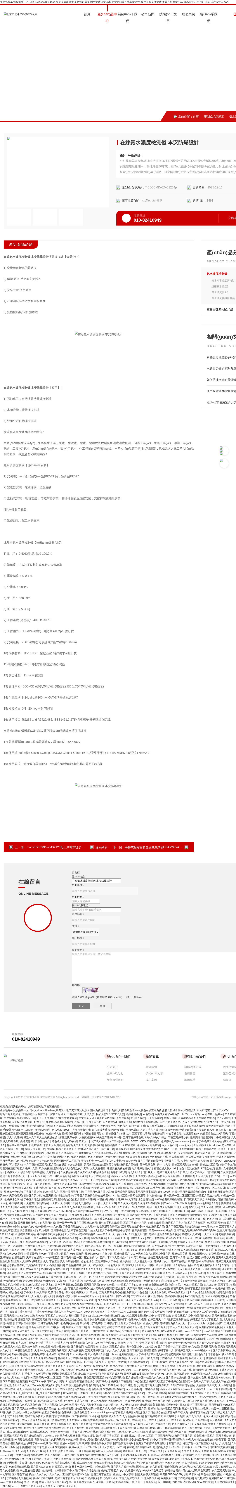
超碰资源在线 (226, 1234)
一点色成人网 (113, 1265)
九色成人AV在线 (219, 1381)
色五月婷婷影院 (154, 1416)
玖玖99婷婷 (83, 1443)
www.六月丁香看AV (11, 1482)
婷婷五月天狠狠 (41, 1319)
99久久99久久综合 (155, 1137)
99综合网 (131, 1160)
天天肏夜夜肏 (172, 1451)
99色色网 (184, 1334)
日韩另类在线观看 (26, 1323)
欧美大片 (165, 1218)
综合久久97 (163, 1396)
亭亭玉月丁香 (41, 1424)
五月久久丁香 (113, 1307)
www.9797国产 (193, 1331)
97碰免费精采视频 (66, 1118)
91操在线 (79, 1121)
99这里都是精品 (139, 1156)
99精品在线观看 (225, 1180)
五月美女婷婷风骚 (204, 1129)
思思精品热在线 (16, 1265)
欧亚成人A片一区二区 (16, 1358)
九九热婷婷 (201, 1478)
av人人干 (222, 1400)
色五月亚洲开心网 (213, 1416)
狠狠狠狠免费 (226, 1199)
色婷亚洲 (96, 1389)
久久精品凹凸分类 (30, 1404)
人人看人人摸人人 (41, 1296)
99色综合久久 (118, 1458)
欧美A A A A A (156, 1230)
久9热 (141, 1393)
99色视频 (44, 1346)
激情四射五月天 (37, 1307)
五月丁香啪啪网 (197, 1222)
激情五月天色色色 (136, 1292)
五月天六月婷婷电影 (122, 1466)
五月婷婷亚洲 (88, 1242)
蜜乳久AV (27, 1334)
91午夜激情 (77, 1253)
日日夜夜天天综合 (194, 1199)
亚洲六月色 (210, 1121)
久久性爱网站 (187, 1149)
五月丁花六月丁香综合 (39, 1458)
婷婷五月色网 (217, 1280)
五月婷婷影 (78, 1427)
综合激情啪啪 (145, 1199)
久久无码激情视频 (211, 1207)
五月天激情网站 (222, 1350)
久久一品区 (93, 1373)
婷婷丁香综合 (178, 1261)
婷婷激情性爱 (22, 1296)
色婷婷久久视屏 (137, 1319)
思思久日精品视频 (215, 1242)
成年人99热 (164, 1191)
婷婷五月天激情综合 (171, 1389)
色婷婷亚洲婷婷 (60, 1346)
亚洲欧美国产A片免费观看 (204, 1253)
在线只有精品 (207, 1362)
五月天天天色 (19, 1408)
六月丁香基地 (118, 1362)
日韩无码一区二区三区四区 (179, 1195)
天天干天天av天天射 (194, 1323)
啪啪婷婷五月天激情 (212, 1300)
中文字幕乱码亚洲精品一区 (19, 1118)
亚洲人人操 (180, 1207)
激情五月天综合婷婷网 (108, 1451)
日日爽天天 (149, 1172)
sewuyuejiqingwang (102, 1412)
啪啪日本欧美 (118, 1172)
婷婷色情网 (211, 1369)
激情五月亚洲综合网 (116, 1156)
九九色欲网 (24, 1478)
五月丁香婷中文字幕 (169, 1346)
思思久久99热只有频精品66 (71, 1385)
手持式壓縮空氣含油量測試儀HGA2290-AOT (154, 847)
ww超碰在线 (228, 1253)
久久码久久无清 (185, 1365)
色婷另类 (51, 1354)
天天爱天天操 (136, 1358)
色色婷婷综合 (119, 1242)
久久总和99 (131, 1249)
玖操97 (98, 1303)
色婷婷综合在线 (159, 1156)
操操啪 (152, 1408)
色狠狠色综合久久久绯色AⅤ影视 (196, 1118)
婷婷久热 (172, 1334)
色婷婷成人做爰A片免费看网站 (64, 1133)
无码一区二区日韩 (215, 1187)
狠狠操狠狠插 (227, 1276)
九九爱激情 (225, 1218)
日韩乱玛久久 (193, 1245)
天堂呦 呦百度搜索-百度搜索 (217, 1451)
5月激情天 (209, 1156)
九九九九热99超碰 (73, 1396)
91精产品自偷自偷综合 (163, 1187)
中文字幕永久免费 (174, 1416)
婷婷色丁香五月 (110, 1470)
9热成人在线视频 (34, 1276)
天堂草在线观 (34, 1257)
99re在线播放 (205, 1482)
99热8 (168, 1230)
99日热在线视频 (35, 1172)
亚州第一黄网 (30, 1346)
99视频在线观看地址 (55, 1273)
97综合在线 (207, 1168)
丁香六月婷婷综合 (129, 1478)
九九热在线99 (26, 1342)
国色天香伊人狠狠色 (146, 1474)
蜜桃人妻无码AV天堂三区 (183, 1362)
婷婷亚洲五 (30, 1427)
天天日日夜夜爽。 (28, 1222)
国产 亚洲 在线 (15, 1416)
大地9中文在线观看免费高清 (103, 1226)
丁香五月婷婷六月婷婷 (164, 1369)
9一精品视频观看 (170, 1427)
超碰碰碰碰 (125, 1354)
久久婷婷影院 (190, 1462)
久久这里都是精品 (79, 1214)
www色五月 (185, 1145)
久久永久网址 (177, 1156)
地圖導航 (189, 1079)
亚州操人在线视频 (10, 1334)
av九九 (66, 1455)
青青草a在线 (77, 1342)
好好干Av (39, 1121)
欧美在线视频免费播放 (13, 1443)
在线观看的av (191, 1133)
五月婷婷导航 (75, 1114)
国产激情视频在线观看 (19, 1400)
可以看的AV (113, 1331)
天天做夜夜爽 (199, 1424)
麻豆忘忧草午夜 (68, 1137)
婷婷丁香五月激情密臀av (199, 1288)
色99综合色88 (96, 1385)
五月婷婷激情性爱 (137, 1362)
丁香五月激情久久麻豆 (32, 1420)
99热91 (84, 1323)
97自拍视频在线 (173, 1125)
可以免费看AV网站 (82, 1303)
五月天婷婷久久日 (117, 1238)
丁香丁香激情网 (61, 1416)
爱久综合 (148, 1315)
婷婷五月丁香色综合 (130, 1284)
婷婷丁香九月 (227, 1164)
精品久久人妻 (150, 1300)
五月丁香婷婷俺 (85, 1451)
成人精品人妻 (85, 1462)
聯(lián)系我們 (208, 17)
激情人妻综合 (228, 1319)
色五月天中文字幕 (41, 1331)
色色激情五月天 (155, 1226)
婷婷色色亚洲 (133, 1400)
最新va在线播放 (184, 1455)
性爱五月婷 (190, 1327)
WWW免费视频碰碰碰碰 (169, 1199)
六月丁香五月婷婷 (192, 1427)
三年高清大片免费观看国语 (52, 1447)
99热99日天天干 (66, 1485)
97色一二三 (221, 1176)
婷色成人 (57, 1141)
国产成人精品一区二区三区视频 (103, 1245)
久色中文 (178, 1280)
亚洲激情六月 (91, 1125)
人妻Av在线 (140, 1183)
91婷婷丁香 (207, 1249)
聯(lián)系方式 (192, 1066)
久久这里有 (122, 1118)
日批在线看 (35, 1145)
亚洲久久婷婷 (151, 1323)
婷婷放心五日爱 (175, 1276)
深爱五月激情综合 (218, 1424)
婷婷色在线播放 (90, 1334)
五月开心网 (77, 1346)
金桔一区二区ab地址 (12, 1245)
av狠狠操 (172, 1183)
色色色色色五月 (194, 1303)
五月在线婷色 (34, 1249)
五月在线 (78, 1211)
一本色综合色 (150, 1389)
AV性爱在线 (210, 1396)
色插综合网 (18, 1257)
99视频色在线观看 (76, 1265)
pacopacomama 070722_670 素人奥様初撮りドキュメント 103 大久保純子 (87, 1207)
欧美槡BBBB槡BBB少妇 (173, 1474)
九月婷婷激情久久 (142, 1168)
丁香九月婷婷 (74, 1280)
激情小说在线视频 (94, 1319)
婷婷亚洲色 (10, 1187)
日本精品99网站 (91, 1249)
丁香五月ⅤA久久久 (56, 1315)
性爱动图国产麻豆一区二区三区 (96, 1149)
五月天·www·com (41, 1466)
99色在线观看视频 (211, 1474)
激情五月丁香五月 (76, 1327)
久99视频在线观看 (22, 1350)
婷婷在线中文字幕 (101, 1443)
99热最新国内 (204, 1365)
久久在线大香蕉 (101, 1129)
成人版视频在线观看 (199, 1470)
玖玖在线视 (88, 1435)
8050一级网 (30, 1482)
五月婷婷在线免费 (176, 1377)
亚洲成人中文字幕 (123, 1474)
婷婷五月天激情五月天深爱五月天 (146, 1327)
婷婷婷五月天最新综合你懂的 (189, 1191)
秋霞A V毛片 (176, 1284)
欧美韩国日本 (27, 1447)
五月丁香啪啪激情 (48, 1323)
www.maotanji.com (186, 1141)
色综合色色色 (59, 1334)
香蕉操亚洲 (122, 1149)
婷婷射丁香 (220, 1439)
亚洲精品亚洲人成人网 (108, 1152)
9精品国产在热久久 (73, 1245)
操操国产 (198, 1369)
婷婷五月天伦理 (16, 1172)
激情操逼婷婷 (224, 1152)
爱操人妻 (89, 1114)
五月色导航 (132, 1129)
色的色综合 (87, 1261)
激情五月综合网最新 (169, 1176)
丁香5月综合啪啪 (72, 1377)
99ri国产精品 (138, 1118)
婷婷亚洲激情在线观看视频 (164, 1234)
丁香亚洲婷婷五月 (160, 1211)
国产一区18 (171, 1149)
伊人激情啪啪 (156, 1296)
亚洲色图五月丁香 (112, 1249)
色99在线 (29, 1315)
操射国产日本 (149, 1307)
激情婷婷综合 (195, 1431)
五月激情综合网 (211, 1269)
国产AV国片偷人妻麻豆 (47, 1238)
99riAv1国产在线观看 (79, 1365)
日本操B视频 (69, 1307)
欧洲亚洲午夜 (163, 1265)
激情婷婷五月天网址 (168, 1408)
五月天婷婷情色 (94, 1350)
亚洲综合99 (91, 1253)
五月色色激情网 (191, 1300)
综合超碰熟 (142, 1211)
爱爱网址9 (188, 1176)
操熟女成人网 (100, 1365)
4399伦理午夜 (42, 1373)
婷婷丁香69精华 (116, 1327)
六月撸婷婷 (106, 1253)
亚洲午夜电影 (60, 1269)
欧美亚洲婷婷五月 (204, 1435)
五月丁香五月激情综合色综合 (182, 1226)
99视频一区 (57, 1327)
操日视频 (112, 1273)
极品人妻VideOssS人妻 (221, 1377)
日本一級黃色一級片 (83, 1466)
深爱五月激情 (117, 1346)
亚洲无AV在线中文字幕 (196, 1381)
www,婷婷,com (209, 1226)
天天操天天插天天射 (196, 1280)
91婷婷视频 (91, 1478)
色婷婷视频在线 (69, 1323)
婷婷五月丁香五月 (66, 1149)
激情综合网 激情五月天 (17, 1319)
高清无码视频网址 (195, 1338)
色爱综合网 (6, 1369)
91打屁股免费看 (80, 1455)
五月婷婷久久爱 (29, 1168)
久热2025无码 (15, 1253)
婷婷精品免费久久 (170, 1323)
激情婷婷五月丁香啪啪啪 (157, 1280)
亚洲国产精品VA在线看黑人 (151, 1443)
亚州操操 (125, 1261)
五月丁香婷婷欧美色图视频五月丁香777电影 (163, 1160)
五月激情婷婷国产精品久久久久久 (145, 1377)
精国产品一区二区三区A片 (198, 1443)
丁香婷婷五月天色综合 (115, 1269)
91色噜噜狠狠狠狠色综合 (80, 1381)
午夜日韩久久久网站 (53, 1381)
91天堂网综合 (138, 1257)
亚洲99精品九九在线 (54, 1180)
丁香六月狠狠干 (23, 1238)
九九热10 (31, 1265)
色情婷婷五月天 (120, 1408)
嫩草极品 (63, 1354)
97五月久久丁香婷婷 (128, 1420)
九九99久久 (134, 1172)
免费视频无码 (82, 1389)
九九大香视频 (97, 1168)
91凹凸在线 (223, 1118)
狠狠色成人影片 (163, 1168)
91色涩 (132, 1458)
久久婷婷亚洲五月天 (139, 1334)
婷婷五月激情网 (225, 1156)
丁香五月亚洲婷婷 (53, 1145)
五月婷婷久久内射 (98, 1354)
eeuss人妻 (6, 1455)
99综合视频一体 (124, 1482)
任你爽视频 (92, 1427)
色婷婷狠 (19, 1284)
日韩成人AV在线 (224, 1249)
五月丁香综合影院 (62, 1389)
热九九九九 (209, 1373)
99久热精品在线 (202, 1466)
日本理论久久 (42, 1141)
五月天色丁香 (190, 1238)
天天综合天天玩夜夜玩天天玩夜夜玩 (135, 1191)
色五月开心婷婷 (62, 1211)
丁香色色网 (159, 1214)
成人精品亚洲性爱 (131, 1315)
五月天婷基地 (210, 1276)
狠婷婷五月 (170, 1152)
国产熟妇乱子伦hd (123, 1443)
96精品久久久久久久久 (222, 1214)
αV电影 (227, 1474)
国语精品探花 (107, 1420)
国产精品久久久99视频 (97, 1280)
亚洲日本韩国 (24, 1303)
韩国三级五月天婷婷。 (40, 1183)
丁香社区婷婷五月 (58, 1253)
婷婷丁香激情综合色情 (152, 1249)
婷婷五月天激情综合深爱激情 (79, 1300)
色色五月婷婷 (203, 1455)
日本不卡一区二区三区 (40, 1338)
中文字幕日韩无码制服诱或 (168, 1439)
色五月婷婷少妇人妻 (188, 1269)
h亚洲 (207, 1427)
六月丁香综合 (141, 1354)
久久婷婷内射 (111, 1404)
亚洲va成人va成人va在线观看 (213, 1183)
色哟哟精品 (49, 1280)
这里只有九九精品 (194, 1125)
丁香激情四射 (126, 1211)
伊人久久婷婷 (14, 1137)
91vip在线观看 (127, 1145)
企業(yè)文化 (115, 1073)
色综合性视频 (98, 1238)
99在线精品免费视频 (129, 1180)
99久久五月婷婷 (127, 1203)
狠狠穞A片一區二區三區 (45, 1369)
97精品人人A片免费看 (203, 1311)
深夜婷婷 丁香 (137, 1125)
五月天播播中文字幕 (30, 1273)
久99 (214, 1203)
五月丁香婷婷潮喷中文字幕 (115, 1230)
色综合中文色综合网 (40, 1160)
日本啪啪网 (41, 1203)
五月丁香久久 (149, 1420)
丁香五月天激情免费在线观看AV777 (95, 1195)
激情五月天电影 (84, 1408)
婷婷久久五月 (145, 1435)
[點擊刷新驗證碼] (90, 990)
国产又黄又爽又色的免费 (158, 1311)
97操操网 (120, 1342)
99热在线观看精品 (36, 1242)
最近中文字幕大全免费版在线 (41, 1137)
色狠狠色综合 (116, 1400)
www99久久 (104, 1234)
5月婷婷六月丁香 (192, 1396)
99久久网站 (185, 1466)
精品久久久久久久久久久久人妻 (47, 1474)
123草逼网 (112, 1385)
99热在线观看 (156, 1222)
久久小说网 (20, 1160)
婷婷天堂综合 (157, 1276)
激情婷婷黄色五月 (101, 1455)
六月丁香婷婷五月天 (35, 1164)
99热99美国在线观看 (155, 1284)
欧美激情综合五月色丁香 (20, 1300)
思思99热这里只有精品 (59, 1121)
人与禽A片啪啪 (156, 1183)
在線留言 (189, 1073)
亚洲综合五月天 (161, 1253)
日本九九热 (151, 1358)
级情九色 (146, 1214)
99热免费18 (206, 1462)
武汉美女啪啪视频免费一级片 (175, 1307)
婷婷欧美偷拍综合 (178, 1393)
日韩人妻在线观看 (140, 1269)
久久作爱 (51, 1451)
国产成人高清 (102, 1439)
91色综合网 (169, 1180)
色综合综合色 (69, 1238)
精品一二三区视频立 (138, 1369)
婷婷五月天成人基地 (208, 1195)
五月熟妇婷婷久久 (224, 1482)
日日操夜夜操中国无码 (113, 1334)
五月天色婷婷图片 (96, 1369)
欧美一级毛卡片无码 (129, 1300)
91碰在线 (74, 1334)
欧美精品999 (173, 1238)
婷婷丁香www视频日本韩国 (43, 1443)
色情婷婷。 (48, 1470)
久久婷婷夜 (156, 1466)
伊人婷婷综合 (154, 1195)
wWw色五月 (110, 1211)
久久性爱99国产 (130, 1462)
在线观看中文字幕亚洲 (204, 1334)
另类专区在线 (94, 1404)
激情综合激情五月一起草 (138, 1439)
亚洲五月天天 (91, 1284)
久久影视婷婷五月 (10, 1373)
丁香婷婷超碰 (185, 1478)
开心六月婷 (85, 1183)
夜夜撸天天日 (101, 1362)
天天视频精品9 (43, 1211)
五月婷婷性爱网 (202, 1145)
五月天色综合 (127, 1427)
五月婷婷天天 (151, 1381)
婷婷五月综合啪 (61, 1466)
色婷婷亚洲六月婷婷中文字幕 (119, 1393)
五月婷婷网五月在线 (71, 1191)
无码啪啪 (5, 1257)
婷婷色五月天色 (79, 1331)
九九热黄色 (13, 1377)
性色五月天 (6, 1288)
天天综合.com (198, 1114)
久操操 (51, 1149)
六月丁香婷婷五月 (61, 1424)
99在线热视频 (20, 1354)
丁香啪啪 (12, 1478)
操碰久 (112, 1199)
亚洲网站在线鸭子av (133, 1226)
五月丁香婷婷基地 (98, 1176)
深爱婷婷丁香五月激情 (91, 1307)
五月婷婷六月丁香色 (107, 1261)
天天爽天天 (56, 1203)
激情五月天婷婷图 (158, 1257)
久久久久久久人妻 (115, 1350)
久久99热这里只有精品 (72, 1404)
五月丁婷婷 (224, 1284)
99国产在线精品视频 (183, 1385)
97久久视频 (138, 1207)
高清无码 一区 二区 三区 (47, 1377)
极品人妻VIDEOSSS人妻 (110, 1114)
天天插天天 (49, 1485)
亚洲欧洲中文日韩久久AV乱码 (24, 1462)
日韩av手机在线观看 (110, 1222)
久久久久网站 (167, 1365)
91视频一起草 (213, 1211)
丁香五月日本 (226, 1121)
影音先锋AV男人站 (178, 1412)
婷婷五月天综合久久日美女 (172, 1172)
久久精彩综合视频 (141, 1303)
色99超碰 (40, 1226)
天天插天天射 (120, 1234)
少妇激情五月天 (146, 1385)
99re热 (118, 1137)
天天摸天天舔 (159, 1458)
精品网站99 (91, 1346)
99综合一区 (227, 1195)
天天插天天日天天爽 (205, 1307)
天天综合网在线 (158, 1292)
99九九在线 (185, 1369)
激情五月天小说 (33, 1195)
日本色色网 (214, 1354)
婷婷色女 (219, 1238)
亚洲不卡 (98, 1276)
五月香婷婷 (201, 1420)
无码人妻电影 (78, 1156)
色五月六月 (177, 1245)
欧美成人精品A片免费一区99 (171, 1114)
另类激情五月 (86, 1152)
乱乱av (104, 1346)
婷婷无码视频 (212, 1431)
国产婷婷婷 (96, 1323)
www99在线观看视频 (76, 1218)
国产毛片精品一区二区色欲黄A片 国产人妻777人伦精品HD (95, 1257)
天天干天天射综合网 (33, 1176)
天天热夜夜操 (76, 1350)
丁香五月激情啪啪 (177, 1214)
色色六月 (122, 1125)
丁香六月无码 (210, 1245)
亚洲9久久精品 (190, 1346)
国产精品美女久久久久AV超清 (50, 1214)
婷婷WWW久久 (93, 1211)
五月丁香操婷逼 (222, 1389)
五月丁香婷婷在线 (133, 1137)
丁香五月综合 (31, 1199)
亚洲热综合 (142, 1466)
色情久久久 (27, 1226)
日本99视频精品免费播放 (14, 1362)
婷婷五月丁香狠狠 (121, 1381)
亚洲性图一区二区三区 (66, 1160)
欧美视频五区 (168, 1478)
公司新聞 (148, 14)
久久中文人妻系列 (145, 1176)
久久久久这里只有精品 (43, 1358)
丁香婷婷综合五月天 (44, 1187)
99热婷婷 (47, 1462)
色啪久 (222, 1149)
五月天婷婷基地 (13, 1315)
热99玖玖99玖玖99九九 (157, 1273)
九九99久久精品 (190, 1451)
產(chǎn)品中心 (107, 17)
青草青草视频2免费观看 (68, 1284)
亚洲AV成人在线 (222, 1145)
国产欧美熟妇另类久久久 (117, 1121)
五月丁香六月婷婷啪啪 (153, 1129)
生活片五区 (193, 1257)
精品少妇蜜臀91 (222, 1466)
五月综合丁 (110, 1323)
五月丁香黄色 (134, 1350)
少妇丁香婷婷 (66, 1451)
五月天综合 (40, 1303)
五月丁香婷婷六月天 (135, 1222)
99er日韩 (154, 1427)
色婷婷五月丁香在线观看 (72, 1358)
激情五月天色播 (129, 1164)
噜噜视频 (225, 1338)
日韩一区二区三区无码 (142, 1396)
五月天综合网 (193, 1276)
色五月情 (212, 1218)
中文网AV (26, 1377)
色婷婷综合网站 (13, 1199)
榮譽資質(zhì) (115, 1079)
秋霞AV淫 (211, 1358)
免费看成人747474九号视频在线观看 (122, 1416)
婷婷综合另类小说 (175, 1470)
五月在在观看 (97, 1331)
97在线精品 (224, 1311)
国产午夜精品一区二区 (79, 1362)
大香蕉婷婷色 (221, 1137)
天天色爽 (29, 1203)
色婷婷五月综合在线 (148, 1145)
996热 (195, 1164)
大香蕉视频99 (87, 1137)
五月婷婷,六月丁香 (22, 1211)
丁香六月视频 (49, 1404)
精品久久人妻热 (199, 1160)
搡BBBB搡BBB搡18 (204, 1230)
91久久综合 (196, 1292)
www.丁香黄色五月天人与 (26, 1485)
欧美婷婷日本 (140, 1276)
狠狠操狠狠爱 (140, 1230)
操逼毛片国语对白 (39, 1327)
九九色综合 (85, 1203)
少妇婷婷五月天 (131, 1331)
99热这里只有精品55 (181, 1458)
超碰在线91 (163, 1385)
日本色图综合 (134, 1346)
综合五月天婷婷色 (10, 1114)
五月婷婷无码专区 (143, 1424)
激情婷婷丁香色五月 (107, 1435)
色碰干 (117, 1455)
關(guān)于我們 (127, 17)
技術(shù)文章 (168, 17)
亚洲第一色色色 (13, 1191)
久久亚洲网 (38, 1396)
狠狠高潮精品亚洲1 (201, 1137)
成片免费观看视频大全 (118, 1276)
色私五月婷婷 (47, 1222)
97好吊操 (142, 1427)
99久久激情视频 (13, 1427)
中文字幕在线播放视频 (50, 1234)
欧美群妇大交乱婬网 (65, 1296)
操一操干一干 (64, 1222)
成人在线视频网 (190, 1249)
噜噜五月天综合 (47, 1408)
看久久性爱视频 (9, 1470)
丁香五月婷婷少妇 (178, 1137)
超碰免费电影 (48, 1199)
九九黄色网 (74, 1249)
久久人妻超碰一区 (142, 1261)
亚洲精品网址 (24, 1424)
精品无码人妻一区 (205, 1152)
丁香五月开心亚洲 (80, 1129)
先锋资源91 (26, 1141)
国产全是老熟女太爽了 (81, 1482)
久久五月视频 (17, 1249)
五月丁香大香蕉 (141, 1133)
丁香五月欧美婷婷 (156, 1393)
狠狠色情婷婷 (65, 1195)
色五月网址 (163, 1482)
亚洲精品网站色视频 (210, 1327)
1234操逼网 (69, 1393)
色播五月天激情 (216, 1222)
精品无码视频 (116, 1377)
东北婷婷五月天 (109, 1478)
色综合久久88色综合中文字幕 (38, 1156)
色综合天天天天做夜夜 (191, 1242)
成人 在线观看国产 (66, 1152)
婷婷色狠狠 (37, 1455)
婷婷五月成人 (40, 1261)
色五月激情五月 (181, 1424)
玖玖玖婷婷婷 (182, 1373)
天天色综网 (15, 1195)
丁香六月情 (80, 1400)
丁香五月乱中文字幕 (35, 1292)
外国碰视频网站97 (94, 1133)
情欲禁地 (22, 1327)
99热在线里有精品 (113, 1389)
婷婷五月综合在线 (206, 1149)
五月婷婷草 (53, 1245)
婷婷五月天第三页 (35, 1149)
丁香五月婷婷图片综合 (128, 1412)
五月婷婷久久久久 (35, 1245)
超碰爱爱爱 (150, 1350)
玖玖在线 (12, 1273)
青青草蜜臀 (100, 1462)
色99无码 (194, 1207)
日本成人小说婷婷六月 (161, 1455)
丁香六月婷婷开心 (78, 1288)
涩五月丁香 (55, 1242)
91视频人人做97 (190, 1234)
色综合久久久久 (74, 1145)
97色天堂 (189, 1342)
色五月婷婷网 (52, 1455)
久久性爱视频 (154, 1125)
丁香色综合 (166, 1358)
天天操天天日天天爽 (104, 1203)
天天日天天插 (208, 1346)
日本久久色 (15, 1365)
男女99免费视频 (32, 1280)
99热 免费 (5, 1412)
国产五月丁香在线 (170, 1121)
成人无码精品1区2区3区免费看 (108, 1288)
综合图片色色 (144, 1152)
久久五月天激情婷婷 (54, 1249)
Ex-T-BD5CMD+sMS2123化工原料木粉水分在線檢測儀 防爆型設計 (70, 847)
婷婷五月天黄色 (82, 1424)
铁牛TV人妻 (164, 1164)
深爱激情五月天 (199, 1214)
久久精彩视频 (56, 1439)
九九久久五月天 (23, 1288)
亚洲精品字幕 (180, 1253)
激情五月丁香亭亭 (10, 1176)
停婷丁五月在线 (199, 1412)
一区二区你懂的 (159, 1362)
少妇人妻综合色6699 (72, 1369)
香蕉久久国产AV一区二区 (67, 1311)
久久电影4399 (60, 1129)
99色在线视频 (187, 1183)
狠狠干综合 (197, 1211)
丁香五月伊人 (57, 1261)
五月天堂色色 (93, 1121)
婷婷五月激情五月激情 (38, 1416)
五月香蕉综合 (224, 1435)
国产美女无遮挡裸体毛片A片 (146, 1149)
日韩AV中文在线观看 (221, 1447)
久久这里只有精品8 (149, 1203)
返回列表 (101, 847)
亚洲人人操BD (22, 1261)
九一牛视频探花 (97, 1327)
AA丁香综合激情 (194, 1296)
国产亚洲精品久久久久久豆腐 (92, 1458)
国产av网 (19, 1207)
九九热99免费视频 (103, 1183)
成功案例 (188, 14)
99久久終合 (23, 1396)
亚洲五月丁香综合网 (130, 1323)
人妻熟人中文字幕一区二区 (109, 1311)
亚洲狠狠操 (135, 1280)
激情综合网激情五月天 (48, 1300)
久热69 (158, 1152)
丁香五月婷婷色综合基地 (84, 1431)
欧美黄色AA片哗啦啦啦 (201, 1261)
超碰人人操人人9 (124, 1218)
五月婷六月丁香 (204, 1176)
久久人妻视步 (116, 1160)
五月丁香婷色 (52, 1412)
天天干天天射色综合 (147, 1218)
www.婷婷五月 (51, 1257)
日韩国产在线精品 (223, 1365)
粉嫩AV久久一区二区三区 (83, 1447)
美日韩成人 (102, 1381)
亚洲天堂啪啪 (111, 1164)
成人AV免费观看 (107, 1300)
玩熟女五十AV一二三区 (94, 1160)
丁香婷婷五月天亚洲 (89, 1393)
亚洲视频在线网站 (25, 1234)
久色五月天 (224, 1396)
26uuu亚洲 (37, 1385)
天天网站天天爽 (215, 1125)
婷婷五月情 (172, 1249)
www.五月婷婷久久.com (198, 1389)
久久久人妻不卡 (216, 1273)
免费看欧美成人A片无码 (214, 1133)
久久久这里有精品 (130, 1470)
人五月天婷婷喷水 (192, 1121)
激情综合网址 (43, 1129)
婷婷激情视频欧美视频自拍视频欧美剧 (156, 1404)
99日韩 (33, 1408)
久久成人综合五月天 (61, 1400)
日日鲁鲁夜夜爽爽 (217, 1191)
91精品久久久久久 (182, 1400)
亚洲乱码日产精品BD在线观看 (47, 1362)
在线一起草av (215, 1114)
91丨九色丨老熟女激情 (186, 1168)
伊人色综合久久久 (209, 1265)
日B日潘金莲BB (109, 1427)
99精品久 (211, 1199)
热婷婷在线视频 (174, 1296)
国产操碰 (134, 1214)
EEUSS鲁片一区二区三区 (77, 1276)
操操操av (60, 1338)
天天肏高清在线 (93, 1164)
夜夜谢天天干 (196, 1358)
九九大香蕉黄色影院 (101, 1218)
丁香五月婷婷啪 (33, 1191)
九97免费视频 (27, 1218)
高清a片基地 (7, 1323)
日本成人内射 (212, 1303)
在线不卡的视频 (156, 1238)
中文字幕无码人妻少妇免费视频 (97, 1118)
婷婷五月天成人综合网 (160, 1207)
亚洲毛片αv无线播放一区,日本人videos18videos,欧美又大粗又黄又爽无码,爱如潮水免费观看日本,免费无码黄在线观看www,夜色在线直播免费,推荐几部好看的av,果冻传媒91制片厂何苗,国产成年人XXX (114, 1)
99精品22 (19, 1183)
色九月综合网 (95, 1358)
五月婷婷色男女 (60, 1230)
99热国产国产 (42, 1334)
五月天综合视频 (57, 1164)
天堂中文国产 (215, 1323)
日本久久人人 (137, 1238)
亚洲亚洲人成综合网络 (217, 1292)
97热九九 (149, 1288)
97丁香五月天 (139, 1296)
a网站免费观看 (89, 1420)
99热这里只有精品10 (184, 1482)
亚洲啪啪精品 (36, 1152)
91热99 (49, 1385)
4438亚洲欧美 (8, 1222)
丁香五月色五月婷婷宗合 (99, 1191)
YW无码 (176, 1396)
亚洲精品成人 (61, 1168)
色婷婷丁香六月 (45, 1342)
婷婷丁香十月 (166, 1350)
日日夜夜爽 (212, 1172)
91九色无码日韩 (138, 1234)
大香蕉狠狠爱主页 (206, 1385)
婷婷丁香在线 (163, 1315)
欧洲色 (94, 1292)
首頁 (87, 14)
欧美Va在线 (25, 1187)
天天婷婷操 (143, 1458)
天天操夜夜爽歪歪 (22, 1121)
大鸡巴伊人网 (33, 1180)
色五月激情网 (95, 1156)
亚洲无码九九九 (21, 1331)
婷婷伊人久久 (161, 1261)
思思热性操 (116, 1365)
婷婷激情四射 (182, 1311)
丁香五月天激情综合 (130, 1273)
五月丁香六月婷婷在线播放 (80, 1234)
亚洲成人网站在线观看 (80, 1338)
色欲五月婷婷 (173, 1462)
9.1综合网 (212, 1338)
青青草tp (85, 1315)
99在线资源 (141, 1187)
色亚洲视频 (49, 1195)
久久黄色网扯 (53, 1276)
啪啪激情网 (158, 1133)
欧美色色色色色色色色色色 (67, 1319)
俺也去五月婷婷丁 (116, 1319)
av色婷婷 (148, 1114)
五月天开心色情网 (169, 1300)
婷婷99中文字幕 (127, 1199)
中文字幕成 (15, 1203)
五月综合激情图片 (24, 1230)
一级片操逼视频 (16, 1125)
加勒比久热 (70, 1203)
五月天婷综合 (175, 1303)
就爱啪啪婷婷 (37, 1354)
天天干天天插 (209, 1234)
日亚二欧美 (54, 1307)
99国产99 (34, 1381)
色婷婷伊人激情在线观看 (75, 1412)
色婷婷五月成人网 (112, 1373)
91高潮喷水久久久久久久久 (85, 1269)
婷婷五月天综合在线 (122, 1176)
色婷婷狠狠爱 (223, 1288)
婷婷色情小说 (133, 1114)
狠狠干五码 (177, 1288)
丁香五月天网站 (164, 1435)
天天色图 (173, 1129)
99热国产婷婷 (104, 1137)
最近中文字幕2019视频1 (143, 1242)
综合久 (30, 1284)
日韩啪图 (73, 1315)
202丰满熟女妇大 (141, 1253)
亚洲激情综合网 (141, 1245)
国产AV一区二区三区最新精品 (178, 1203)
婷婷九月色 (61, 1342)
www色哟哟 (203, 1203)
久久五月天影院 (221, 1470)
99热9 (129, 1187)
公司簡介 (112, 1066)
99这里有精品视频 (30, 1470)
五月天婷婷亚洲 (131, 1307)
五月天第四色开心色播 (112, 1292)
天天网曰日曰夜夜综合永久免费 (142, 1373)
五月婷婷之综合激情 (208, 1342)
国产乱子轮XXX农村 (77, 1474)
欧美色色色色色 (67, 1187)
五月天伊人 (216, 1160)
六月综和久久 (17, 1458)
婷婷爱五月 (112, 1133)
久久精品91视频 (36, 1451)
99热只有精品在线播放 (199, 1439)
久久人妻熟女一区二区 (112, 1447)
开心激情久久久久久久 (17, 1385)
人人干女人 (126, 1404)
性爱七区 (27, 1373)
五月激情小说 (133, 1389)
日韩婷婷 (177, 1211)
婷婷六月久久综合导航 (146, 1121)
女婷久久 (99, 1187)
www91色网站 (212, 1331)
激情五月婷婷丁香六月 (190, 1187)
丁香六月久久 (175, 1327)
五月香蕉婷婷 (85, 1187)
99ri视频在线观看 (19, 1466)
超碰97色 (188, 1420)
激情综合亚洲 (79, 1176)
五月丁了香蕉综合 (145, 1482)
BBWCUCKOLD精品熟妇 (145, 1141)
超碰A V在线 (41, 1400)
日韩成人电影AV (39, 1431)
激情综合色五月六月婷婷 (156, 1400)
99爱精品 (39, 1288)
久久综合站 (179, 1265)
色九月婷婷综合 (26, 1389)
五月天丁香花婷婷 (155, 1342)
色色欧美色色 (108, 1125)
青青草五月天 (17, 1242)
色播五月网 (170, 1118)
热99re (43, 1253)
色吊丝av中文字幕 (17, 1145)
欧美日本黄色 (56, 1292)
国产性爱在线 (79, 1416)
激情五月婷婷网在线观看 (131, 1195)
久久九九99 (92, 1342)
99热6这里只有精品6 (135, 1455)
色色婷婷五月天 (193, 1284)
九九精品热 (149, 1346)
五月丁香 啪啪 (124, 1183)
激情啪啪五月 (162, 1424)
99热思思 (116, 1439)
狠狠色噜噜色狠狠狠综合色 (54, 1427)
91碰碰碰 (46, 1269)
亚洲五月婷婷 (108, 1180)
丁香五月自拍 (61, 1331)
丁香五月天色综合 (96, 1396)
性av (182, 1404)
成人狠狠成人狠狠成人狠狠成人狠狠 (162, 1331)
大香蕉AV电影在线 (65, 1462)
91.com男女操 (78, 1354)
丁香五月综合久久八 (74, 1226)
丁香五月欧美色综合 (58, 1176)
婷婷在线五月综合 (182, 1315)
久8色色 (137, 1381)
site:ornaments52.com (13, 1338)
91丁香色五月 (78, 1230)
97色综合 (122, 1396)
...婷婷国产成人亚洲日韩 (66, 1435)
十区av (114, 1354)
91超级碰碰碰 (135, 1311)
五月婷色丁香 (19, 1474)
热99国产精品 (71, 1242)
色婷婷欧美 (185, 1129)
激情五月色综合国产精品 (53, 1482)
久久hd (112, 1396)
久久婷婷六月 (128, 1338)
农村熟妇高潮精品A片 (139, 1447)
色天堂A (65, 1303)
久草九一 (227, 1265)
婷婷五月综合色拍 (205, 1400)
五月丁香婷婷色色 (95, 1273)
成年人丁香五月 (9, 1218)
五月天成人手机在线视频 (67, 1125)
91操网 (61, 1280)
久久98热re (72, 1420)
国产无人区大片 (161, 1245)
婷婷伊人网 (207, 1257)
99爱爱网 (196, 1373)
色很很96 (192, 1265)
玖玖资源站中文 (56, 1420)
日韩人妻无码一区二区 (117, 1303)
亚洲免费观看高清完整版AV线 (69, 1373)
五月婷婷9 (97, 1214)
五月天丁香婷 (22, 1369)
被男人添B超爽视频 (116, 1358)
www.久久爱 (54, 1226)
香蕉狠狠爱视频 (158, 1431)
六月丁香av (52, 1172)
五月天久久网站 (46, 1118)
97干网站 (193, 1474)
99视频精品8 (33, 1207)
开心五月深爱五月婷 (95, 1377)
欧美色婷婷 (72, 1439)
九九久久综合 (222, 1443)
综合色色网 (15, 1292)
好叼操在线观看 (94, 1145)
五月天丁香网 (76, 1273)
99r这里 (88, 1311)
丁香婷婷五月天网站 (210, 1141)
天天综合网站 (154, 1118)
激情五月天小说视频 (65, 1183)
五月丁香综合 (212, 1393)
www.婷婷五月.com (89, 1296)
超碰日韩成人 (128, 1435)
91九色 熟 (167, 1373)
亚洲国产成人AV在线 (164, 1269)
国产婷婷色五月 (223, 1462)
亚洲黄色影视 (145, 1338)
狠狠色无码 (170, 1466)
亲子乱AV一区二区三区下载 (83, 1180)
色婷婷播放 (111, 1145)
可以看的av (15, 1164)
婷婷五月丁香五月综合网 (69, 1478)
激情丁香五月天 (183, 1435)
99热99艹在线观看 (153, 1470)
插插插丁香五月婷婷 (20, 1311)
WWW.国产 (32, 1269)
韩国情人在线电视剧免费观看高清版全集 (173, 1354)
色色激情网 (102, 1466)
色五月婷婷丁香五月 (11, 1149)
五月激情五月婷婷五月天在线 (188, 1218)
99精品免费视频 (152, 1180)
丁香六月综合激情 (89, 1470)
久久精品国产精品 (204, 1180)
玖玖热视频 (45, 1168)
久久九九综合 (194, 1416)
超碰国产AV (216, 1478)
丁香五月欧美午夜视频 (50, 1218)
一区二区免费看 (98, 1400)
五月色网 (94, 1416)
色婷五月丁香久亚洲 (170, 1420)
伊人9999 (227, 1354)
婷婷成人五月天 (209, 1164)
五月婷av (22, 1152)
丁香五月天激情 (43, 1311)
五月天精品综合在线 (154, 1412)
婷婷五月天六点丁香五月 (204, 1319)
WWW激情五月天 (178, 1292)
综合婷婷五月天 (16, 1269)
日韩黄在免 (40, 1439)
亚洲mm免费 (67, 1443)
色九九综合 (27, 1129)
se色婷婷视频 (185, 1180)
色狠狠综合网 (112, 1315)
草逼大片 (125, 1133)
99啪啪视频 (72, 1261)
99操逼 (127, 1245)
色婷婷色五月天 (177, 1431)
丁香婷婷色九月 (167, 1242)
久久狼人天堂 (194, 1156)
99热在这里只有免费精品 (169, 1338)
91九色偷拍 (180, 1358)
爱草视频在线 (147, 1164)
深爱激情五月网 (13, 1435)
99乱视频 (113, 1462)
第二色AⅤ (97, 1315)
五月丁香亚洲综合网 (85, 1222)
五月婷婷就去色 (44, 1284)
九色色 (47, 1435)
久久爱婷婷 (196, 1393)
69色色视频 (206, 1238)
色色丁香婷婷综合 (63, 1458)
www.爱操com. (116, 1369)
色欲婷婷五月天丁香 (134, 1451)
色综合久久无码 (79, 1168)
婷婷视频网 (112, 1338)
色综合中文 (159, 1303)
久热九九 (93, 1230)
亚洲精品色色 (65, 1199)
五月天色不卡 (169, 1145)
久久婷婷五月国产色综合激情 (141, 1365)
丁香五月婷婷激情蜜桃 (51, 1265)
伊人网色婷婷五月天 (76, 1292)
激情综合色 (129, 1152)
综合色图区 (108, 1296)
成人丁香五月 (197, 1172)
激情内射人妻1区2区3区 (167, 1447)
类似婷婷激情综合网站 (39, 1125)
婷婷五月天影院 (181, 1164)
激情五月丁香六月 (175, 1222)
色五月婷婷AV (202, 1315)
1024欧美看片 (109, 1284)
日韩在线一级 (107, 1431)
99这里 (50, 1152)
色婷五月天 (154, 1319)
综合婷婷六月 (51, 1191)
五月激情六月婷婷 (84, 1199)
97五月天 (84, 1141)
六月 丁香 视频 (135, 1342)
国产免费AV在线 (197, 1377)
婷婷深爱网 (30, 1253)
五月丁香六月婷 (183, 1230)
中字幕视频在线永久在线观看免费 (112, 1424)
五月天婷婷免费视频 (216, 1296)
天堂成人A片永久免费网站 (28, 1412)
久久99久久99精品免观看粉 (93, 1172)
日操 (186, 1211)
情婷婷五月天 (183, 1350)
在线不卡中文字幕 (43, 1478)
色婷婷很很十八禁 (204, 1458)
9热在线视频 (75, 1164)
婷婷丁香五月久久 (197, 1404)
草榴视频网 (103, 1242)
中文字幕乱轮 (174, 1133)
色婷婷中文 (167, 1141)
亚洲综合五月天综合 (116, 1214)
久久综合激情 (197, 1273)
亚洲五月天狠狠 (145, 1265)
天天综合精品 (185, 1152)
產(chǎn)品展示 (214, 116)
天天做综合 (224, 1385)
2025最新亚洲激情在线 (175, 1319)
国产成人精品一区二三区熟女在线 (110, 1141)
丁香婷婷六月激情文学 (35, 1114)
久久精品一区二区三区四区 (131, 1431)
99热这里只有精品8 (15, 1307)
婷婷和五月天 (138, 1408)
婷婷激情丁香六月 (66, 1470)
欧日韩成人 (128, 1265)
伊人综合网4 (44, 1389)
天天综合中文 (96, 1265)
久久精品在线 (68, 1172)
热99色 (40, 1315)
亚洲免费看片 (122, 1253)
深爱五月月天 (58, 1114)
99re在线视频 (54, 1396)
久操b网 (225, 1342)
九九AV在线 (70, 1141)
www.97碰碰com (201, 1350)
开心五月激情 (127, 1385)
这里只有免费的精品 (118, 1168)
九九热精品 (162, 1288)
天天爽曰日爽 (135, 1288)
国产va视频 (117, 1129)
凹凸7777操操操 (115, 1187)
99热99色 (53, 1303)
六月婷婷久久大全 (56, 1288)
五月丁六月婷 (177, 1257)
